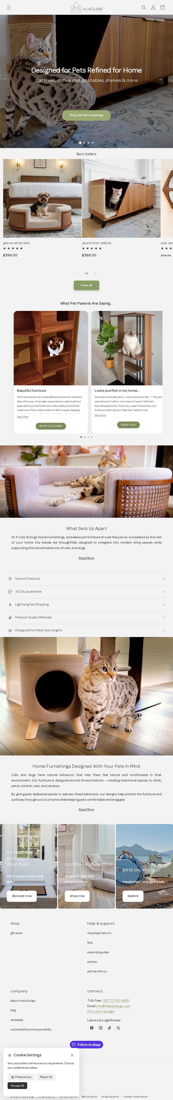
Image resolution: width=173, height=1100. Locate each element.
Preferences (23, 1077)
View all (86, 285)
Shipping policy (110, 1097)
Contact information (135, 1097)
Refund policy (89, 1097)
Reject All (46, 1077)
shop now (77, 896)
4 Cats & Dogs (26, 1097)
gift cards (17, 933)
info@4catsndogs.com (113, 1006)
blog (13, 1010)
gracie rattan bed (16, 243)
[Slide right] (95, 273)
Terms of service (68, 1097)
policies (92, 962)
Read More (22, 417)
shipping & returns (99, 933)
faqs (90, 942)
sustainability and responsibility (31, 1029)
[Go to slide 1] (80, 143)
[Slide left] (77, 273)
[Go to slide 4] (93, 143)
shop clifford (50, 426)
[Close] (72, 1055)
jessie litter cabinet (96, 243)
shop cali (128, 425)
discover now (22, 896)
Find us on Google (100, 1011)
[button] (9, 7)
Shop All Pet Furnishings (86, 115)
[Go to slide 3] (89, 143)
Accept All (17, 1085)
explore (133, 896)
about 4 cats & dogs (23, 1001)
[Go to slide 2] (84, 143)
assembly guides (98, 952)
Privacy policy (47, 1097)
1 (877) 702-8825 (115, 1000)
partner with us (97, 971)
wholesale (17, 1020)
